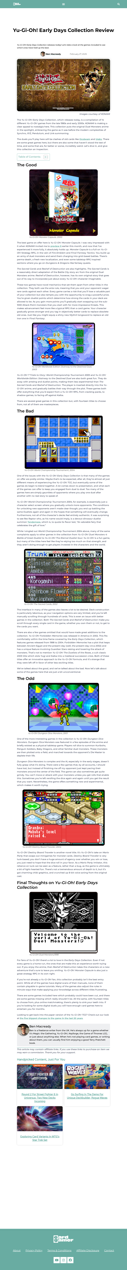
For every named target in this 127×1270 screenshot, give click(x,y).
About (17, 1250)
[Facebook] (70, 1260)
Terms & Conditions (59, 1250)
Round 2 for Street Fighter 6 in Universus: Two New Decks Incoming (40, 1098)
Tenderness (34, 522)
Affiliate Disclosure (87, 1250)
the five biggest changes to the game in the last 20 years (51, 1018)
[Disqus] (63, 1183)
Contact (109, 1250)
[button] (63, 4)
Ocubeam (84, 139)
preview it (56, 246)
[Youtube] (57, 1260)
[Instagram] (63, 1260)
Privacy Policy (34, 1250)
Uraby (99, 139)
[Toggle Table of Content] (44, 157)
